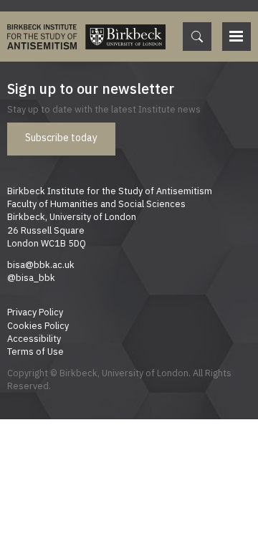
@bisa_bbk (31, 277)
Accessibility (34, 338)
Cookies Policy (38, 325)
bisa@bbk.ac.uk (41, 264)
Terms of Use (35, 351)
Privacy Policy (35, 311)
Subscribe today (61, 137)
